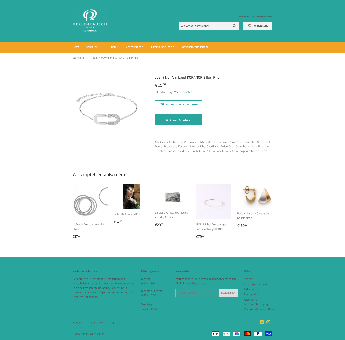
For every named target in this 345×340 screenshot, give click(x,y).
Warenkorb (260, 26)
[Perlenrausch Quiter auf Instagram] (268, 323)
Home (76, 47)
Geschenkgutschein (195, 47)
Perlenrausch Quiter (92, 334)
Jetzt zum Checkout (179, 120)
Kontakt (248, 279)
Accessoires (134, 47)
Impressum (79, 322)
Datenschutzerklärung (101, 322)
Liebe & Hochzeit (162, 47)
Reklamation (251, 289)
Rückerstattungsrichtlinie (259, 309)
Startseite (78, 58)
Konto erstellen (264, 16)
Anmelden (244, 16)
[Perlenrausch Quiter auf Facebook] (262, 323)
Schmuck (92, 47)
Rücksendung (252, 294)
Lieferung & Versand (256, 284)
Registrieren (228, 293)
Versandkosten (183, 92)
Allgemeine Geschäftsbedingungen (257, 301)
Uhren (112, 47)
